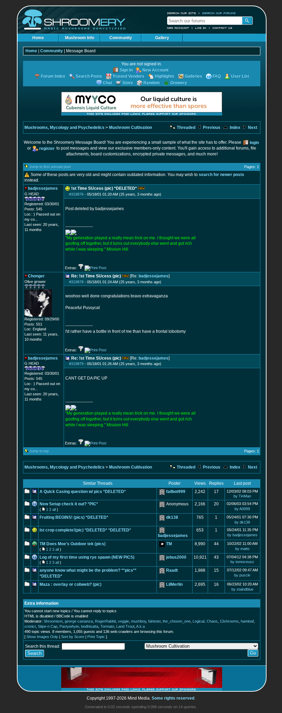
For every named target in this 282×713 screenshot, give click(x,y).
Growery (178, 82)
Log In (200, 28)
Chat (107, 82)
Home (38, 37)
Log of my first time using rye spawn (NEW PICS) (87, 557)
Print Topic (96, 637)
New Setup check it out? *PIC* (69, 504)
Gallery (162, 37)
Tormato (107, 626)
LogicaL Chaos (205, 621)
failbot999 (175, 491)
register (47, 148)
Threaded (185, 127)
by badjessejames (242, 535)
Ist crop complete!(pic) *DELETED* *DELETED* (85, 530)
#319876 (76, 194)
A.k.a (140, 626)
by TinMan (242, 496)
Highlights (164, 76)
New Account (178, 28)
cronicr (30, 626)
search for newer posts (221, 174)
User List (240, 76)
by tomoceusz (242, 562)
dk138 (172, 517)
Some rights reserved (173, 698)
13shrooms (229, 621)
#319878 (76, 282)
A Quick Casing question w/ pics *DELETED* (83, 491)
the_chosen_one (177, 621)
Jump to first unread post (50, 167)
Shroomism (53, 621)
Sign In (126, 70)
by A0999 (242, 509)
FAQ (217, 76)
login (254, 142)
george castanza (79, 621)
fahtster (154, 621)
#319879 (76, 364)
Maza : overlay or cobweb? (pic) (70, 584)
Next (252, 127)
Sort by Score (72, 637)
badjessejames (154, 276)
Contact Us (222, 28)
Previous (211, 127)
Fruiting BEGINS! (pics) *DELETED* (74, 517)
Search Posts (89, 76)
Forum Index (53, 76)
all (54, 509)
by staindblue (242, 589)
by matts (242, 549)
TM (169, 543)
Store (127, 82)
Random (151, 82)
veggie (123, 621)
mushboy (138, 621)
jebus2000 (176, 557)
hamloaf (247, 621)
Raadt (172, 570)
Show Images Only (42, 637)
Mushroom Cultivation (130, 127)
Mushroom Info (79, 37)
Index (234, 127)
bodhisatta (89, 626)
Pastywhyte (69, 626)
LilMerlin (174, 584)
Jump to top (39, 451)
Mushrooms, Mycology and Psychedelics (64, 127)
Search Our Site (181, 13)
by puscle (242, 575)
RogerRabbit (105, 621)
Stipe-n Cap (47, 626)
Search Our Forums (219, 13)
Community (120, 37)
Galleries (193, 76)
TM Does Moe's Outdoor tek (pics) (73, 543)
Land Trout (125, 626)
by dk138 (242, 522)
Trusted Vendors (128, 76)
